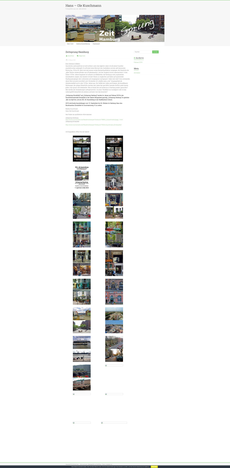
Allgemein (82, 56)
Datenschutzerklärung (83, 44)
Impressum (96, 44)
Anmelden (137, 73)
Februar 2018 (138, 62)
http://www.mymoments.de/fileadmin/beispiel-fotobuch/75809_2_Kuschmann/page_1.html (94, 120)
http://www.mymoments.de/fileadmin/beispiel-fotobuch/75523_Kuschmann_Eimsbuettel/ (94, 125)
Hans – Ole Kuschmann (83, 5)
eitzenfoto (70, 56)
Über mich (70, 44)
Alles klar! (154, 466)
